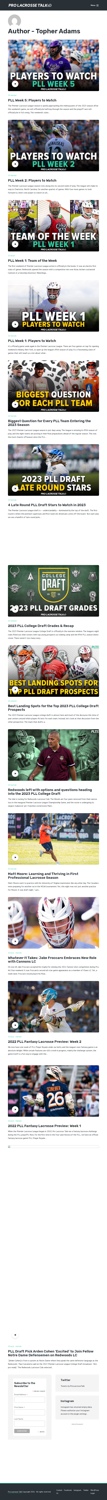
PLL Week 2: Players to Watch (32, 181)
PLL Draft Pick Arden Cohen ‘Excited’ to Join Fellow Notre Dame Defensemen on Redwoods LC (50, 1353)
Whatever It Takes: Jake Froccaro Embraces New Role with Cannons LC (52, 960)
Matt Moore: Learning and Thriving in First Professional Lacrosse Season (43, 876)
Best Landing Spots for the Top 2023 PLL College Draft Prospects (53, 708)
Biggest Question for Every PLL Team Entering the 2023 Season (49, 423)
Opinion (13, 621)
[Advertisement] (53, 542)
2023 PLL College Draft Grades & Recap (41, 626)
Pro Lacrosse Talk (15, 1492)
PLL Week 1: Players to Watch (32, 341)
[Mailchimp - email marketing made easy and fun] (41, 1432)
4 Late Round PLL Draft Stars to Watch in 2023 (47, 505)
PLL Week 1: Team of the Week (32, 261)
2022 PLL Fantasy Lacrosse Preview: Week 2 (44, 1042)
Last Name (18, 1419)
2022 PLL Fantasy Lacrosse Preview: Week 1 (44, 1126)
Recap (12, 256)
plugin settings (80, 1413)
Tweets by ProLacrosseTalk (73, 1386)
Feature (13, 336)
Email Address (21, 1394)
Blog (12, 953)
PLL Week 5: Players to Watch (32, 100)
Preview (13, 95)
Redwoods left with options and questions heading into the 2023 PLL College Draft (50, 792)
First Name (19, 1407)
